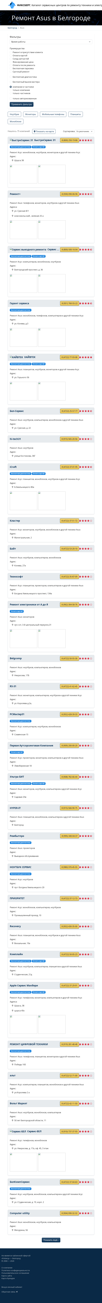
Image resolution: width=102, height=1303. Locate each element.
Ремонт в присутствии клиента (28, 52)
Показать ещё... (51, 1240)
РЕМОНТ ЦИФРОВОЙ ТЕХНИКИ (29, 1044)
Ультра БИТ (17, 776)
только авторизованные (25, 98)
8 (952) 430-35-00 (69, 926)
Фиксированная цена (23, 62)
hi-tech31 (15, 439)
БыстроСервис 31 (45, 140)
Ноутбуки (14, 114)
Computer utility (20, 1213)
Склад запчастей (21, 58)
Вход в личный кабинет (11, 1287)
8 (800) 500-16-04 (69, 249)
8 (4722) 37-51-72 (69, 520)
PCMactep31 (17, 714)
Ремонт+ (15, 194)
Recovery (15, 926)
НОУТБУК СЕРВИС (20, 867)
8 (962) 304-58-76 (69, 604)
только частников (21, 93)
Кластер (15, 520)
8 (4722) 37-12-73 (69, 898)
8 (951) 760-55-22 (69, 303)
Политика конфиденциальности (15, 1270)
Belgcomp (16, 658)
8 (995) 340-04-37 (69, 836)
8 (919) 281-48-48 (69, 1044)
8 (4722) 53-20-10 (69, 548)
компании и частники (23, 86)
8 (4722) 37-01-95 (69, 467)
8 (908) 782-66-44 (69, 776)
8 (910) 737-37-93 (69, 1131)
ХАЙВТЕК (29, 357)
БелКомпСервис (20, 1182)
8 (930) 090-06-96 (69, 194)
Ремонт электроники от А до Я (29, 604)
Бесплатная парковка (23, 68)
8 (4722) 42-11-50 (69, 1103)
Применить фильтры (21, 104)
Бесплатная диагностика (25, 77)
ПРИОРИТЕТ (17, 898)
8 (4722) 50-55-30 (69, 658)
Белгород (12, 27)
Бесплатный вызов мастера (26, 81)
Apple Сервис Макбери (24, 985)
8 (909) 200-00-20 (69, 745)
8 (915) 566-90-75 (69, 808)
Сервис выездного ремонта (53, 249)
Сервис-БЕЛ (34, 1131)
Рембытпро (17, 836)
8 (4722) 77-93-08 (69, 357)
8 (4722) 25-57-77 (69, 411)
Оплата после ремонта (24, 65)
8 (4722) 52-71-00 (69, 1075)
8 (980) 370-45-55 (69, 867)
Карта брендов (8, 1278)
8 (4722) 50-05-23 (69, 954)
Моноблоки (15, 121)
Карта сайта (6, 1276)
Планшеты (75, 114)
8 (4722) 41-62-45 (69, 686)
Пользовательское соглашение (15, 1273)
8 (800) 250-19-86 (69, 140)
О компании (6, 1267)
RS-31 (13, 686)
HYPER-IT (15, 808)
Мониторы (30, 114)
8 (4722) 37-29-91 (69, 985)
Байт (13, 548)
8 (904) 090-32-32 (69, 1213)
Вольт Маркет (18, 1103)
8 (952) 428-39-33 (69, 714)
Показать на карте (44, 131)
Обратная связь (8, 1292)
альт (13, 1075)
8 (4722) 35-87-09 (69, 576)
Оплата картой (20, 55)
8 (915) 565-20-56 (69, 439)
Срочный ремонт (21, 71)
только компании (21, 90)
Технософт (16, 576)
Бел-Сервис (17, 411)
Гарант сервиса (19, 303)
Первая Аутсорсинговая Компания (31, 745)
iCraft (13, 467)
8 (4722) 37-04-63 (69, 1182)
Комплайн (16, 954)
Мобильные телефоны (53, 114)
